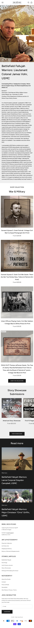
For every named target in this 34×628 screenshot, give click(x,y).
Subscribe (7, 611)
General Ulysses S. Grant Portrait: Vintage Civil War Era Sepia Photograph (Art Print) (17, 232)
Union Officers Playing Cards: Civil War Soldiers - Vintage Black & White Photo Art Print (17, 322)
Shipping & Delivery (7, 548)
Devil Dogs (4, 562)
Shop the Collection (17, 380)
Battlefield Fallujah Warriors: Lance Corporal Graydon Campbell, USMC (14, 480)
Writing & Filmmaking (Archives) (10, 570)
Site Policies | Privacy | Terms (9, 590)
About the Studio (6, 579)
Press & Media (5, 584)
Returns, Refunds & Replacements (10, 551)
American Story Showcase (11, 421)
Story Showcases (6, 568)
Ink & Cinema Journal (7, 565)
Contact (4, 582)
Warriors (4, 473)
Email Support (10, 533)
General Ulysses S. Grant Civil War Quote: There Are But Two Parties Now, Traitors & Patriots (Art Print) (17, 277)
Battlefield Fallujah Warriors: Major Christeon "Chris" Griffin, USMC (16, 512)
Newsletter (5, 587)
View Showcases (17, 433)
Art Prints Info (5, 546)
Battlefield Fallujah (6, 560)
